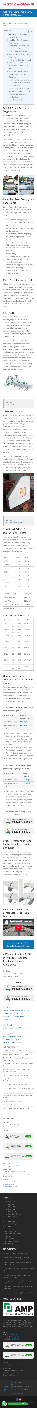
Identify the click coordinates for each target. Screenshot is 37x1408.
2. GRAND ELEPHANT (20, 51)
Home (5, 23)
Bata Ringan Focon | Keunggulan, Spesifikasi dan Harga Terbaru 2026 (18, 1263)
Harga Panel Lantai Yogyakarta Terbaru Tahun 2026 (18, 66)
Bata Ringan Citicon (10, 1206)
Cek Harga (23, 722)
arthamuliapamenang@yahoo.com (16, 1028)
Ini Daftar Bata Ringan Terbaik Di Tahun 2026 (16, 1051)
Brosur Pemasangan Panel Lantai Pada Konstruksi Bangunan (18, 74)
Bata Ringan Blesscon (11, 1216)
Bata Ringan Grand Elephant (13, 1214)
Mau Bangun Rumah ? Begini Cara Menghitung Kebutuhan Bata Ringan (17, 1276)
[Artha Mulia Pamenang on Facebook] (17, 1399)
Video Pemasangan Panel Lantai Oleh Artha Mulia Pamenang (21, 83)
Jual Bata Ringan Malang (10, 1092)
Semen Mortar (9, 1243)
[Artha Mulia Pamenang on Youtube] (20, 1399)
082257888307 (15, 1337)
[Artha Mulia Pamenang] (16, 4)
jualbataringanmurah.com (12, 1042)
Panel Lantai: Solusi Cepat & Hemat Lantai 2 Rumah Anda (19, 1270)
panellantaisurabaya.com (12, 1039)
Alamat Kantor (17, 100)
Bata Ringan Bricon (10, 1202)
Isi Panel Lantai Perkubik (21, 60)
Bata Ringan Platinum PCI (12, 1221)
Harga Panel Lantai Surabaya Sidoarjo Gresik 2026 (17, 1075)
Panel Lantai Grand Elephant (14, 523)
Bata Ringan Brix (9, 1204)
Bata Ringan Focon (10, 1219)
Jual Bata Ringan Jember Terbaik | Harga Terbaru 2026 (18, 1088)
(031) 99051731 (12, 1335)
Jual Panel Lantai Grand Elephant (12, 1101)
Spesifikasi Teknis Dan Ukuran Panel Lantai (20, 55)
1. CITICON (16, 48)
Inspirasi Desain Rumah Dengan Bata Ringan (15, 1054)
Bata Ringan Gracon (10, 1211)
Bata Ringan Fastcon (10, 1209)
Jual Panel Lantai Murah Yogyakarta (18, 35)
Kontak (15, 97)
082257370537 (15, 1339)
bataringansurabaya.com (12, 1037)
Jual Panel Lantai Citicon (10, 1105)
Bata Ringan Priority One (11, 1224)
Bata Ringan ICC (9, 1226)
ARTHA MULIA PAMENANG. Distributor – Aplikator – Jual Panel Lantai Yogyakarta (19, 91)
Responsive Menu (32, 4)
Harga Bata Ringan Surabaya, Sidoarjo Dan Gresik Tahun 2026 (18, 1287)
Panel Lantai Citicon (11, 405)
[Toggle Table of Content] (29, 31)
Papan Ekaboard (9, 1239)
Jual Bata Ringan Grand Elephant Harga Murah (16, 1108)
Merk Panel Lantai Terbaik (19, 46)
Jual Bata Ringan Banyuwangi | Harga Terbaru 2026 (17, 1084)
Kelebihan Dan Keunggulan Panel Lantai (19, 41)
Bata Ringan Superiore (11, 1229)
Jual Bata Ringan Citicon (10, 1112)
